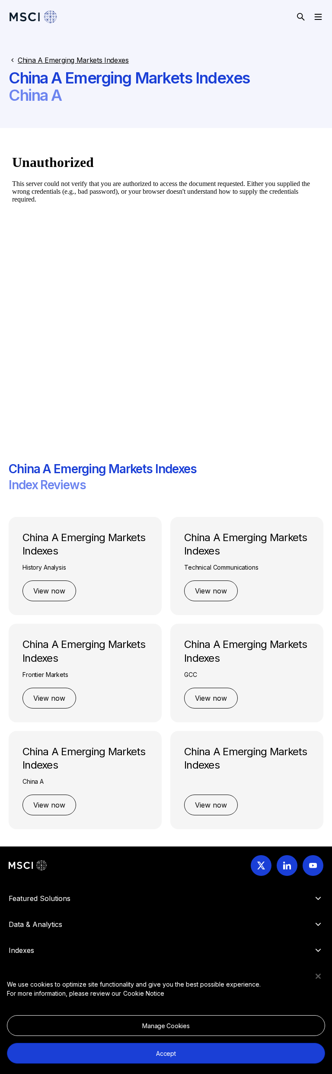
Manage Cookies (165, 1025)
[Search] (301, 17)
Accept (166, 1053)
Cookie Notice (143, 993)
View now (49, 591)
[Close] (318, 976)
